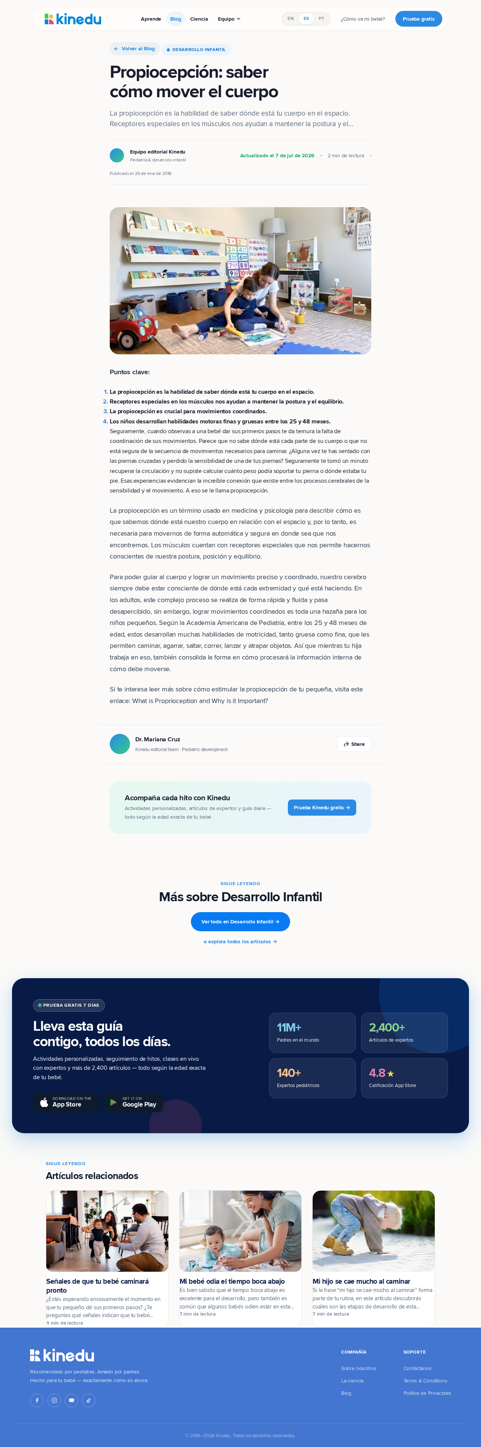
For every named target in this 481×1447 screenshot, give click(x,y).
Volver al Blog (138, 48)
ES (306, 18)
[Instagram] (54, 1400)
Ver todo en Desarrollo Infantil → (240, 921)
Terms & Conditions (426, 1380)
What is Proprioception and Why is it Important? (200, 700)
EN (290, 18)
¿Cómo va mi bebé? (363, 19)
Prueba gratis (419, 19)
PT (321, 18)
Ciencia (199, 19)
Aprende (151, 19)
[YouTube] (71, 1400)
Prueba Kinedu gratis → (322, 807)
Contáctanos (418, 1368)
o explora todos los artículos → (240, 941)
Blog (175, 19)
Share (358, 744)
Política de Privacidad (427, 1393)
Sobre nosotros (359, 1368)
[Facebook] (37, 1400)
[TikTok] (88, 1400)
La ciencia (352, 1380)
